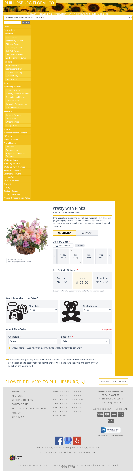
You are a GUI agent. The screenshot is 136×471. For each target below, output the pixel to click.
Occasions (8, 33)
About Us (8, 184)
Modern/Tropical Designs (15, 132)
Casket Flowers (12, 100)
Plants (7, 129)
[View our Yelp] (77, 444)
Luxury (7, 187)
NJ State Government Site (82, 452)
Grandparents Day (14, 69)
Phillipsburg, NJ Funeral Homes (53, 447)
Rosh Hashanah (13, 65)
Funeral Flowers (13, 90)
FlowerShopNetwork (62, 465)
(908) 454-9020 (40, 17)
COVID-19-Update (12, 194)
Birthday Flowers (13, 44)
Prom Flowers (10, 143)
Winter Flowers (12, 122)
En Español (9, 177)
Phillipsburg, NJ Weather (54, 452)
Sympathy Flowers (12, 86)
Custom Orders (11, 191)
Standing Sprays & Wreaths (17, 93)
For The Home (12, 107)
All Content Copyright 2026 (33, 465)
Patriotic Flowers (11, 139)
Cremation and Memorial (16, 97)
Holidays (8, 62)
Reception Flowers (12, 170)
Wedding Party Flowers (14, 167)
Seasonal (8, 111)
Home (6, 26)
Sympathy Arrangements (16, 104)
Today (80, 245)
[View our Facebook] (59, 444)
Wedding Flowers (11, 160)
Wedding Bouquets (12, 163)
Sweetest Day (12, 75)
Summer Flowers (13, 115)
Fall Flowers (11, 118)
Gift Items (8, 136)
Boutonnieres (12, 150)
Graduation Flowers (14, 54)
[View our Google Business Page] (68, 444)
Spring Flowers (12, 125)
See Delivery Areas (113, 381)
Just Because (11, 37)
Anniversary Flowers (14, 40)
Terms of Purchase (105, 465)
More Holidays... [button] (13, 79)
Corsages (10, 146)
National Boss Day (14, 72)
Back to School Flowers (16, 58)
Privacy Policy (84, 465)
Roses (6, 83)
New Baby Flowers (14, 47)
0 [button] (131, 17)
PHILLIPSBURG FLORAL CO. (30, 2)
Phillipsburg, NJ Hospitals (85, 447)
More (56, 226)
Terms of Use (68, 467)
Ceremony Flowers (12, 174)
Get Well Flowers (13, 51)
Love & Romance (11, 180)
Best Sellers (9, 30)
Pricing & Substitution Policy (17, 198)
